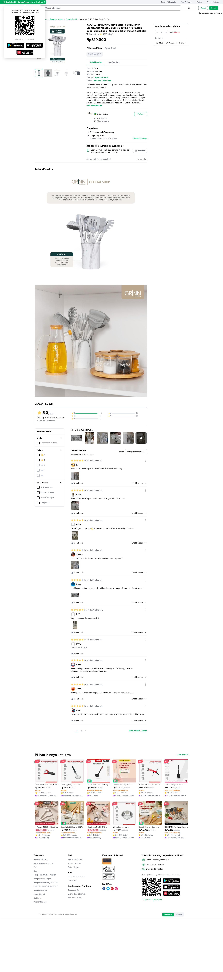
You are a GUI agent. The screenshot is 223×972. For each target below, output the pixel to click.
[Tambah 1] (166, 32)
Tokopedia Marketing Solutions (46, 883)
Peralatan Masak (56, 19)
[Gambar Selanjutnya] (78, 73)
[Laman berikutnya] (85, 730)
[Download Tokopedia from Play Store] (171, 880)
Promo (199, 2)
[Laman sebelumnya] (73, 730)
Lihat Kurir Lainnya (140, 138)
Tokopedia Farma (40, 890)
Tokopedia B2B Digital (42, 879)
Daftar (213, 8)
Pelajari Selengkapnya (151, 899)
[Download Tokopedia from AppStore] (171, 887)
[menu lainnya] (145, 460)
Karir (35, 867)
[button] (210, 13)
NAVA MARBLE (94, 54)
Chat (161, 43)
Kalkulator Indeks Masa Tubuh (46, 886)
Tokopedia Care (213, 2)
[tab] (95, 62)
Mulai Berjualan (186, 2)
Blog (35, 871)
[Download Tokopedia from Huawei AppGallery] (171, 893)
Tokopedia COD (74, 863)
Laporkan (143, 159)
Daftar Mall (72, 880)
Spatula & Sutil (71, 19)
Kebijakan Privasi (74, 898)
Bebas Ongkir (73, 867)
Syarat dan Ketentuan (76, 894)
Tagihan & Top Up (75, 859)
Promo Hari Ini (39, 894)
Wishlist (172, 43)
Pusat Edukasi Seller (76, 877)
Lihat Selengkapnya (94, 105)
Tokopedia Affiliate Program (45, 875)
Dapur (45, 19)
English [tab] (179, 914)
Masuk (203, 8)
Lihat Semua (182, 755)
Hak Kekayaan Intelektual (44, 863)
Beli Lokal (37, 898)
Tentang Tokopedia (168, 2)
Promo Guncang (40, 902)
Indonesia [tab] (168, 914)
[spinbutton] (162, 32)
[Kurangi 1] (157, 32)
